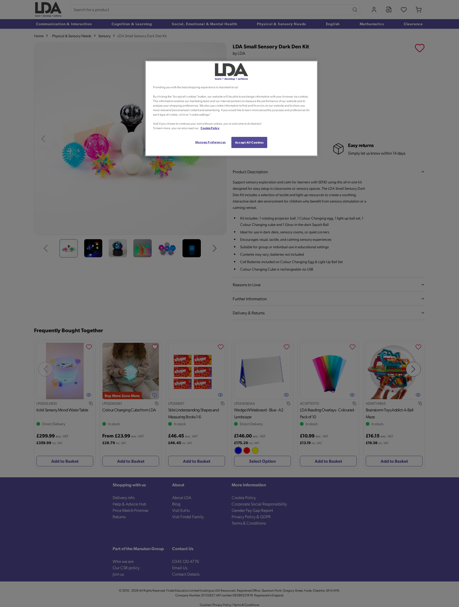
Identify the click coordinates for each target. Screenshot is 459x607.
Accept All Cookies (249, 142)
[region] (231, 108)
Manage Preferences (210, 142)
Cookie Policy (210, 128)
